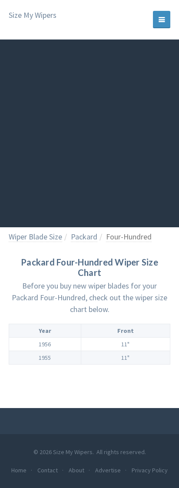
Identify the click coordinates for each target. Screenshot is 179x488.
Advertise (108, 470)
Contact (47, 470)
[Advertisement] (89, 133)
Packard (84, 237)
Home (19, 470)
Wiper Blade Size (35, 237)
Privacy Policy (150, 470)
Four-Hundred (129, 237)
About (76, 470)
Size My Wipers (32, 15)
